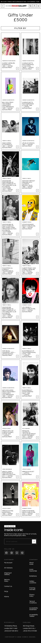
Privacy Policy (31, 595)
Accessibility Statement (33, 608)
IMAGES (32, 637)
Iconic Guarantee (33, 570)
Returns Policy (7, 580)
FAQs (6, 591)
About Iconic (31, 563)
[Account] (34, 6)
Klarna (6, 596)
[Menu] (2, 6)
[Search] (30, 6)
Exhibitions (33, 576)
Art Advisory (8, 568)
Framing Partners (32, 588)
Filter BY (20, 28)
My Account (8, 562)
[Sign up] (34, 541)
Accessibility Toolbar (33, 615)
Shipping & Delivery (8, 573)
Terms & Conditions (33, 602)
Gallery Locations (32, 582)
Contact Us (8, 586)
